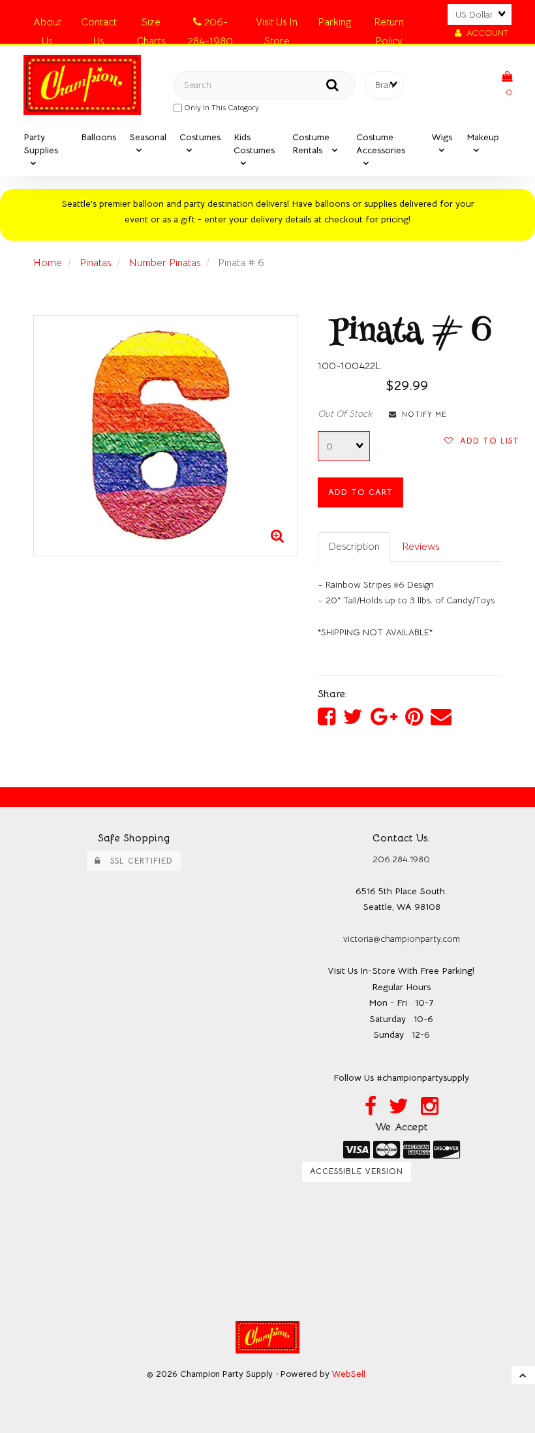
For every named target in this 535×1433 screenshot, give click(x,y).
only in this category (220, 107)
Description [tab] (354, 546)
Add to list (486, 441)
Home (47, 262)
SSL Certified (136, 861)
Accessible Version (356, 1171)
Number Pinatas (164, 262)
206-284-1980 (210, 24)
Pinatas (95, 262)
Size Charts (150, 24)
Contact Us (99, 24)
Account (484, 32)
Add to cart (360, 492)
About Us (47, 24)
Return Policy (389, 24)
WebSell (348, 1374)
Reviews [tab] (420, 546)
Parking (334, 22)
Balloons (98, 137)
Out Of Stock (345, 413)
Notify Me (422, 414)
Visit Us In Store (277, 24)
